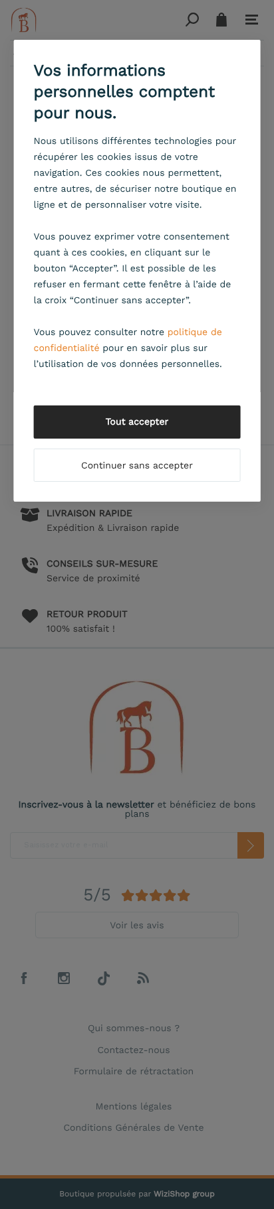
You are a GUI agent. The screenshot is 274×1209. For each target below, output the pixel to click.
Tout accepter (137, 422)
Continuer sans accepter (137, 466)
